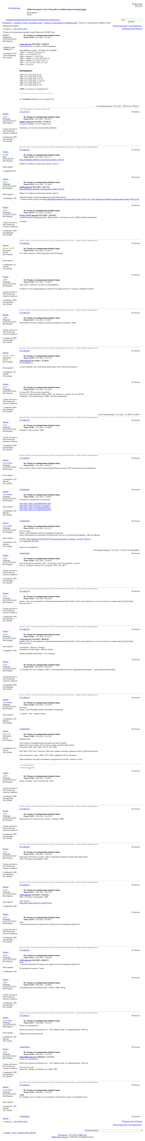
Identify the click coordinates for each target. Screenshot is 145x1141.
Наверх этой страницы (27, 1133)
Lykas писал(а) (25, 44)
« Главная (6, 1133)
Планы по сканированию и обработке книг (61, 23)
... (13, 29)
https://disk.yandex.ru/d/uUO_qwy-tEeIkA (35, 506)
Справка (15, 20)
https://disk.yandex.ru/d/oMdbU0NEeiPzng (35, 508)
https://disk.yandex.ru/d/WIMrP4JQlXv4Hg (35, 504)
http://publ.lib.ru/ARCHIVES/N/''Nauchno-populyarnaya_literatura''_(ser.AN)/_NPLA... (59, 539)
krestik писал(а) (26, 187)
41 (17, 29)
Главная (8, 20)
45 (26, 29)
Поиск (20, 20)
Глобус (63, 743)
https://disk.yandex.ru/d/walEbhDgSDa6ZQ (35, 510)
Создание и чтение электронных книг (28, 23)
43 (22, 29)
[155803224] (25, 150)
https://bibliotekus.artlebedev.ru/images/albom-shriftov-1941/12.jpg (115, 199)
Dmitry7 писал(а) (26, 122)
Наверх (5, 114)
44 (24, 29)
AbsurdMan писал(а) (28, 1057)
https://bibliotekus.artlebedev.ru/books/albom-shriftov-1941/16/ (42, 160)
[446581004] (25, 490)
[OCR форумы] (14, 8)
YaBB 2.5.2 (82, 1135)
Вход (70, 9)
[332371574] (25, 112)
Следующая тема (134, 26)
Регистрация (81, 9)
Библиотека (55, 20)
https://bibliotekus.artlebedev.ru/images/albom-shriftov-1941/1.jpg (66, 199)
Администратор (43, 20)
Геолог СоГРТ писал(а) (29, 215)
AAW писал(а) (25, 361)
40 (15, 29)
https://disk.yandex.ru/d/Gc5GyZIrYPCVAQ (36, 903)
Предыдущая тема (120, 26)
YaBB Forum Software (59, 1137)
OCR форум (7, 23)
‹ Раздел (14, 1133)
